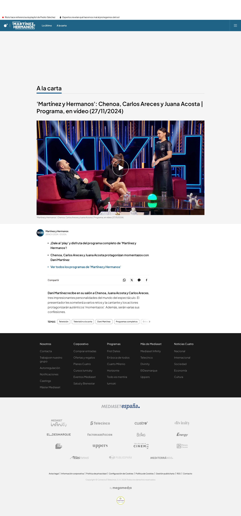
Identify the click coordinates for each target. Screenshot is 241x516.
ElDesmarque (149, 370)
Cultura (178, 377)
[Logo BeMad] (58, 446)
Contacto (187, 473)
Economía (180, 370)
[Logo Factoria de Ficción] (100, 435)
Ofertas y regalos (84, 357)
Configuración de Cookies (121, 473)
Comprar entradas (84, 351)
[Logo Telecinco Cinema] (141, 446)
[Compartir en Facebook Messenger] (139, 280)
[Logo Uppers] (100, 446)
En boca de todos (118, 357)
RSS (179, 473)
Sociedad (180, 364)
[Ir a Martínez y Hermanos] (23, 25)
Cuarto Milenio (116, 364)
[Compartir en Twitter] (132, 280)
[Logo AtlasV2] (79, 457)
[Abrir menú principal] (235, 25)
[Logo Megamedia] (122, 488)
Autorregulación (50, 368)
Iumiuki (111, 383)
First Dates (113, 351)
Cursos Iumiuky (82, 370)
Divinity (145, 364)
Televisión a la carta (83, 322)
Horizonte (113, 370)
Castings (45, 380)
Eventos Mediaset (84, 377)
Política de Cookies (145, 473)
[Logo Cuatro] (141, 423)
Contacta (46, 351)
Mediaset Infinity (151, 351)
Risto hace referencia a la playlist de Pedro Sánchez (30, 17)
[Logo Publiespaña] (120, 458)
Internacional (182, 357)
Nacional (179, 351)
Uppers (145, 377)
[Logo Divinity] (182, 423)
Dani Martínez (103, 322)
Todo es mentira (117, 377)
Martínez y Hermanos (57, 231)
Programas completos (127, 322)
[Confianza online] (121, 503)
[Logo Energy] (182, 435)
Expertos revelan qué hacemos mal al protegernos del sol (91, 17)
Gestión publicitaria (165, 473)
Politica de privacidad (96, 473)
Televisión (63, 322)
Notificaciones (49, 374)
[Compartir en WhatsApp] (124, 280)
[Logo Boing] (141, 435)
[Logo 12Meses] (182, 446)
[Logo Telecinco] (100, 423)
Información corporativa (72, 473)
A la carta (49, 88)
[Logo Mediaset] (120, 408)
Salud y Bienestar (84, 383)
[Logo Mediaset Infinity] (59, 423)
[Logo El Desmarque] (59, 434)
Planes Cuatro (82, 364)
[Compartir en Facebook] (146, 280)
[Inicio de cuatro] (6, 25)
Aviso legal (54, 473)
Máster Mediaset (50, 387)
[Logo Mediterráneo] (161, 457)
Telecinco (147, 357)
